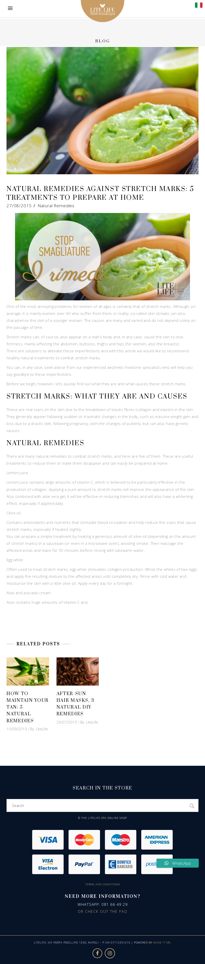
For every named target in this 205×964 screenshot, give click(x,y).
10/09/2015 (16, 728)
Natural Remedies (56, 205)
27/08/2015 (19, 205)
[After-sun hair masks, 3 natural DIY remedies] (77, 671)
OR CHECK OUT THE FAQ (103, 911)
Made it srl (162, 942)
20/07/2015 (66, 722)
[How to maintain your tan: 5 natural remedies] (27, 671)
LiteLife (42, 728)
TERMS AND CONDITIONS (102, 884)
